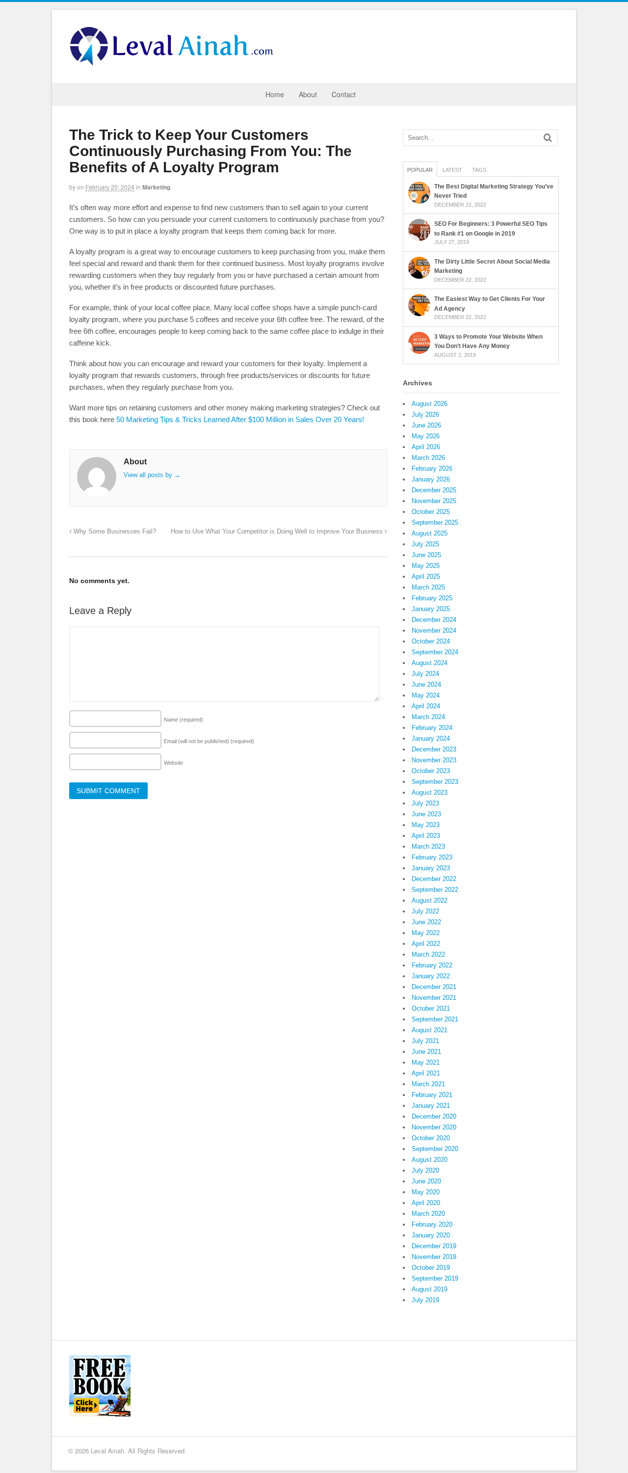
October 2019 (431, 1267)
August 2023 (429, 792)
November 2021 (434, 997)
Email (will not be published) (209, 741)
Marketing (156, 187)
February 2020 (432, 1224)
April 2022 (426, 943)
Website (173, 763)
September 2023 (435, 781)
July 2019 (425, 1300)
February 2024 (432, 727)
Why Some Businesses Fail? (114, 531)
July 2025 (425, 544)
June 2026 (426, 425)
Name (183, 720)
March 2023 (428, 846)
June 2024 (426, 684)
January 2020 (431, 1235)
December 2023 (434, 749)
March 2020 (428, 1213)
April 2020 (426, 1202)
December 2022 (434, 879)
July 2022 (425, 911)
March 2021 (428, 1084)
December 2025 (434, 490)
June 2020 (426, 1181)
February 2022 (432, 965)
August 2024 (429, 663)
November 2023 (434, 760)
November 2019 (434, 1256)
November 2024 (434, 630)
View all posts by (152, 475)
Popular (420, 170)
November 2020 (434, 1127)
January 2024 (431, 738)
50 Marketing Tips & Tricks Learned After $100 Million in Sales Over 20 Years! (240, 419)
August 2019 (429, 1289)
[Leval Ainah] (174, 63)
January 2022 (431, 976)
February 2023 (432, 857)
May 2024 (426, 695)
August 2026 (429, 403)
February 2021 (432, 1094)
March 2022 (428, 954)
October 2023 (431, 771)
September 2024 (435, 652)
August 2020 (429, 1159)
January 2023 (431, 868)
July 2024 (425, 673)
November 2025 (434, 501)
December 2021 (434, 987)
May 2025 (426, 565)
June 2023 (426, 814)
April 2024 (426, 706)
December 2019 (434, 1246)
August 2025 (429, 533)
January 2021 (431, 1105)
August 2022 (429, 900)
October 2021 (431, 1008)
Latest (452, 170)
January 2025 (431, 609)
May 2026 (426, 436)
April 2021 (426, 1073)
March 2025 (428, 587)
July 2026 (425, 414)
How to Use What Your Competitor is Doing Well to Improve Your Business (278, 531)
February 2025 (432, 598)
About (308, 94)
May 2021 (426, 1062)
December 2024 (434, 619)
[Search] (548, 137)
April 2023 (426, 835)
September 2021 (435, 1019)
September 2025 (435, 522)
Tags (479, 170)
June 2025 (426, 555)
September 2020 (435, 1148)
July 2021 (425, 1040)
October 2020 (431, 1138)
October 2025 (431, 511)
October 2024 (431, 641)
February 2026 (432, 468)
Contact (344, 94)
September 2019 (435, 1278)
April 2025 (426, 576)
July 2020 (425, 1170)
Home (274, 94)
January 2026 (431, 479)
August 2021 (429, 1030)
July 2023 (425, 803)
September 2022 (435, 889)
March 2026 (428, 457)
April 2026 (426, 447)
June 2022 (426, 922)
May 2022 (426, 933)
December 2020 (434, 1116)
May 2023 (426, 825)
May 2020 (426, 1192)
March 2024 (428, 717)
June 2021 (426, 1051)
